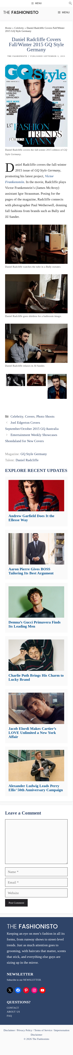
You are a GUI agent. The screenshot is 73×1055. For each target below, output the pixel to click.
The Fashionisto (17, 56)
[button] (70, 4)
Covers (30, 416)
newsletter (32, 980)
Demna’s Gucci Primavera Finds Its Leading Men (34, 624)
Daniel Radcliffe (27, 460)
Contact (13, 1008)
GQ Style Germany (34, 454)
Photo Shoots (45, 416)
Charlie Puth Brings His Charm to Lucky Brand (36, 677)
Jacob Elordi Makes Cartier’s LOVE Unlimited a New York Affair (32, 732)
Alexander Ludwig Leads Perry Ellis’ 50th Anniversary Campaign (35, 788)
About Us (13, 1012)
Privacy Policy (24, 1030)
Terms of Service (43, 1030)
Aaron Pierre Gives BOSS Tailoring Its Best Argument (30, 571)
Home (8, 28)
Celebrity (19, 28)
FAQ (9, 1016)
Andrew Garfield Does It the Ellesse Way (31, 518)
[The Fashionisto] (21, 12)
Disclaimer (10, 1030)
